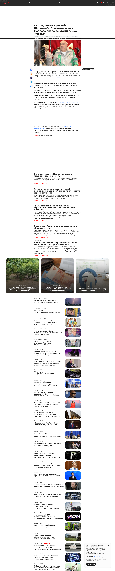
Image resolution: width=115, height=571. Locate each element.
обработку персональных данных (93, 557)
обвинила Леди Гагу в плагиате (68, 102)
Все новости (33, 2)
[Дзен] (88, 69)
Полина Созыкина (46, 135)
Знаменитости (38, 38)
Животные (47, 38)
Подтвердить (91, 564)
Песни (43, 38)
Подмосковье (51, 2)
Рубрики (60, 2)
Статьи (42, 2)
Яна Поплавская (62, 38)
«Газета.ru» (57, 78)
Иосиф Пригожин (54, 38)
